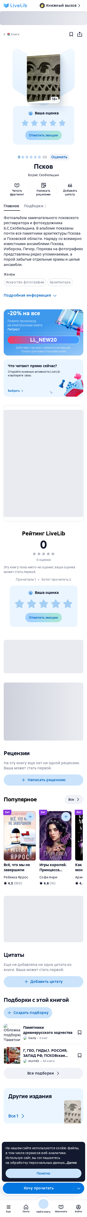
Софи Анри (48, 877)
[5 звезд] (62, 123)
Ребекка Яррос (16, 877)
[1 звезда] (25, 123)
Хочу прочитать (39, 1188)
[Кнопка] (30, 816)
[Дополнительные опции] (79, 1188)
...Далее (70, 1163)
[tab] (12, 207)
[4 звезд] (53, 123)
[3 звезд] (43, 123)
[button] (43, 77)
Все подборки (40, 1073)
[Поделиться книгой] (79, 34)
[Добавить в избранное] (71, 34)
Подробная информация (27, 295)
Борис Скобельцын (43, 175)
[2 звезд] (34, 123)
